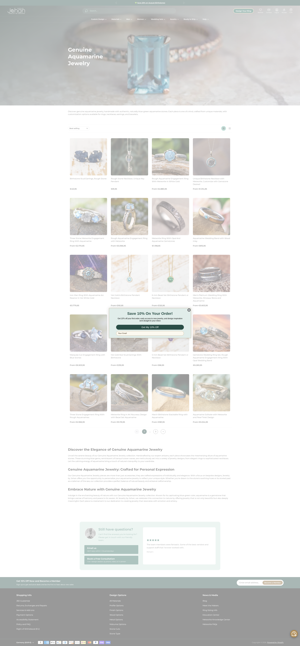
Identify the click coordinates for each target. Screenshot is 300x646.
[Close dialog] (189, 310)
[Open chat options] (294, 633)
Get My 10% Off (150, 327)
